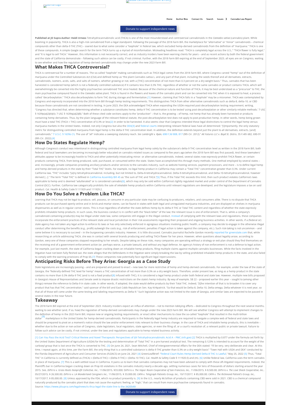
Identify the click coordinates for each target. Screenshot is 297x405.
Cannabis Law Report (241, 19)
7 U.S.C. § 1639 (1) (64, 134)
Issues (220, 19)
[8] (113, 275)
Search (209, 19)
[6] (123, 181)
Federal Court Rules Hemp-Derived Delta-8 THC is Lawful (193, 353)
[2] (111, 121)
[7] (93, 256)
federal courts (149, 125)
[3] (133, 125)
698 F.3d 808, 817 (173, 134)
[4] (53, 138)
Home (169, 19)
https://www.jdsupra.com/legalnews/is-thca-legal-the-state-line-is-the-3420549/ (90, 386)
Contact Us (197, 19)
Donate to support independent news (150, 29)
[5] (158, 177)
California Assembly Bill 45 (105, 177)
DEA (129, 125)
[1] (149, 97)
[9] (138, 378)
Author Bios (182, 19)
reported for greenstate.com (230, 232)
